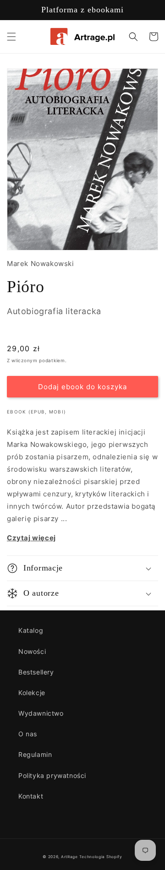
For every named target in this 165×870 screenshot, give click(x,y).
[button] (11, 37)
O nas (27, 734)
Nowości (32, 651)
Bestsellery (36, 672)
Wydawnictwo (41, 713)
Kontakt (30, 796)
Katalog (30, 630)
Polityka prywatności (52, 775)
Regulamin (35, 754)
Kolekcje (31, 692)
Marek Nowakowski (40, 263)
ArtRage (69, 856)
